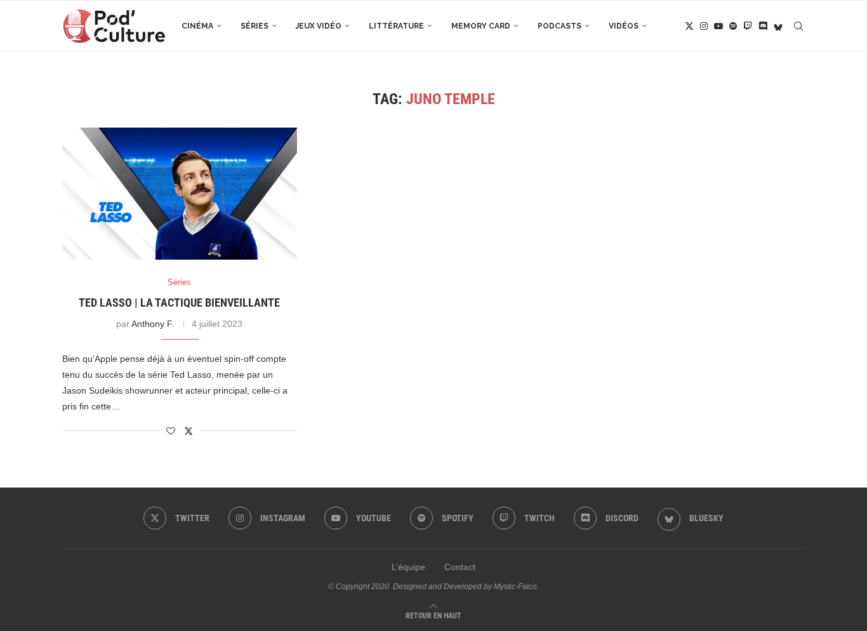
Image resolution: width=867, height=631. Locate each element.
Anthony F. (152, 324)
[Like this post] (170, 431)
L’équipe (408, 567)
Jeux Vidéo (318, 26)
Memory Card (480, 26)
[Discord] (762, 26)
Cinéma (197, 26)
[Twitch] (747, 26)
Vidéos (624, 26)
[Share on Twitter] (188, 430)
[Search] (798, 26)
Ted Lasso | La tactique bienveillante (179, 302)
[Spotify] (733, 26)
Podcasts (559, 26)
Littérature (396, 26)
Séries (254, 26)
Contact (459, 567)
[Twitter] (689, 26)
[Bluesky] (778, 26)
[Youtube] (718, 26)
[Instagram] (704, 26)
